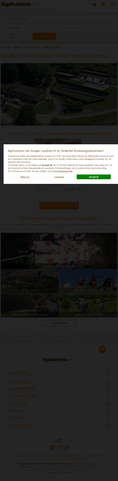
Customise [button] (59, 177)
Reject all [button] (25, 177)
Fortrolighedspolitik (63, 171)
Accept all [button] (94, 177)
